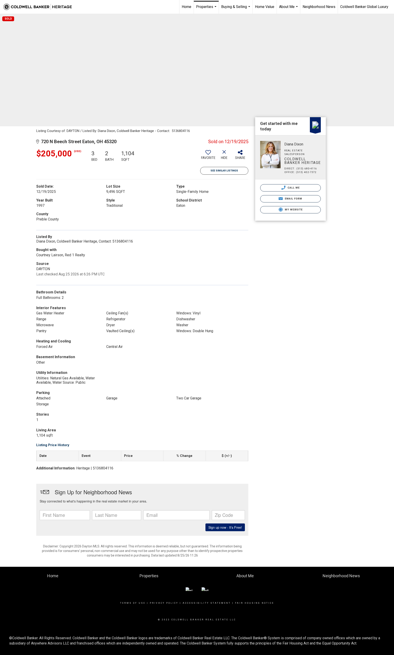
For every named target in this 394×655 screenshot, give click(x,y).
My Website (293, 209)
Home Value (264, 7)
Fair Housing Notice (254, 603)
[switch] (208, 156)
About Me (289, 9)
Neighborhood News (319, 7)
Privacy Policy (164, 603)
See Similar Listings (224, 170)
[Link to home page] (39, 7)
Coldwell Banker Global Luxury (364, 7)
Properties (207, 9)
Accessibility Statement (207, 603)
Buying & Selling (236, 9)
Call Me (293, 187)
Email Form (293, 198)
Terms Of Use (132, 603)
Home (186, 7)
